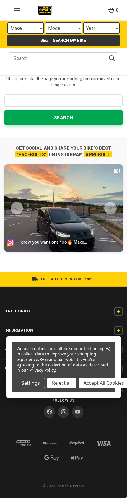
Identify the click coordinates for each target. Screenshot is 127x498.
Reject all (62, 383)
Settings (31, 383)
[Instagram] (63, 412)
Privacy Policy (42, 370)
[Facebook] (49, 412)
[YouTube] (77, 412)
